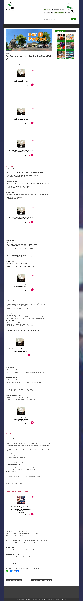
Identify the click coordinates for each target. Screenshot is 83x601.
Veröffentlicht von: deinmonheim (12, 62)
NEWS (8, 26)
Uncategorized (8, 49)
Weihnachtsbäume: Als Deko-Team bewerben (41, 580)
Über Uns (14, 26)
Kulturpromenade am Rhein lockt (14, 580)
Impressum (20, 26)
